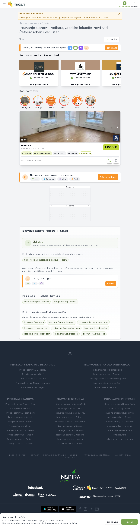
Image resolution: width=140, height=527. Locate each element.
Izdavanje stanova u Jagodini (70, 435)
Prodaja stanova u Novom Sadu (20, 404)
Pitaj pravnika (119, 435)
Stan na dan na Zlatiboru (70, 443)
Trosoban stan (95, 328)
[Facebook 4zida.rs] (80, 509)
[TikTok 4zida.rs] (91, 509)
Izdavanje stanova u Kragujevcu (70, 413)
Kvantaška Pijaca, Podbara (36, 301)
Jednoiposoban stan (93, 322)
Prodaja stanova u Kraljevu (20, 443)
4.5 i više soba (93, 334)
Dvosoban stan (36, 328)
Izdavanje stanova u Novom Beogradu (107, 378)
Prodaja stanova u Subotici (20, 417)
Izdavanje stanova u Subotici (70, 417)
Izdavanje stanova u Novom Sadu (70, 404)
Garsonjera (34, 322)
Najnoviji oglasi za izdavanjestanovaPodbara (45, 260)
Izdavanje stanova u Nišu (70, 408)
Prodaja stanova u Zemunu (33, 378)
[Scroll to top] (70, 353)
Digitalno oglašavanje (54, 455)
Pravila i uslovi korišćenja (97, 455)
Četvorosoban (66, 334)
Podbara (47, 23)
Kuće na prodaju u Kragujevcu (119, 413)
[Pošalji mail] (97, 509)
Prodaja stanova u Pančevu (20, 435)
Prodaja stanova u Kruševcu (20, 430)
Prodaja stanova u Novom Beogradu (32, 383)
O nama (22, 455)
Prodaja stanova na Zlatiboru (20, 439)
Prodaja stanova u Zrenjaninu (20, 421)
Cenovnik (74, 455)
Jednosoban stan (61, 322)
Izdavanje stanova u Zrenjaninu (70, 421)
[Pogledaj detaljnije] (70, 126)
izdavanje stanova (33, 23)
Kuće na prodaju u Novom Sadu (119, 404)
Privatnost (70, 458)
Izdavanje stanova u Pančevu (70, 430)
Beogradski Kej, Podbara (65, 301)
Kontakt (34, 455)
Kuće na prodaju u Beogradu (119, 426)
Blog (11, 455)
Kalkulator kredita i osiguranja (119, 439)
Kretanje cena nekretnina (120, 430)
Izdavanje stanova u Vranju (70, 439)
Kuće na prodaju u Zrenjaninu (120, 421)
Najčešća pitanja (122, 455)
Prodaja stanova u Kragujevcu (20, 413)
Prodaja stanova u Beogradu (32, 370)
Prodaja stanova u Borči (33, 374)
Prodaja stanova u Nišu (20, 408)
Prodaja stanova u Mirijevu (32, 387)
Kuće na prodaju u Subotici (119, 417)
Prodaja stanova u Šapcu (20, 426)
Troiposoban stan (37, 334)
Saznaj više (112, 522)
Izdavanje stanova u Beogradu (107, 370)
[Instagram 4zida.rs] (85, 509)
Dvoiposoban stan (66, 328)
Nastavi (129, 522)
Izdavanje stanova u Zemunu (107, 374)
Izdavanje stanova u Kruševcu (70, 426)
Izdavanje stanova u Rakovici (107, 387)
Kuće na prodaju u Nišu (120, 408)
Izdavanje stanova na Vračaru (107, 383)
